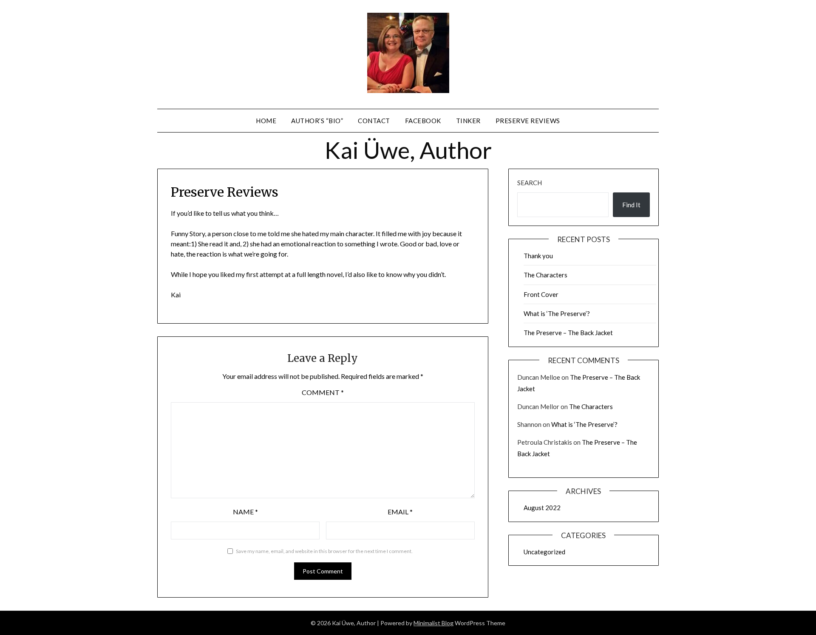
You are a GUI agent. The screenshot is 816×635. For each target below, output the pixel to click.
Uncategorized (544, 552)
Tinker (468, 120)
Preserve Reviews (528, 120)
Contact (374, 120)
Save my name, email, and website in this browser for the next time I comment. (324, 551)
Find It (631, 205)
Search (529, 182)
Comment (323, 392)
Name (245, 512)
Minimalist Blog (433, 623)
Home (266, 120)
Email (400, 512)
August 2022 (542, 507)
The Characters (545, 275)
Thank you (538, 256)
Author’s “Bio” (317, 120)
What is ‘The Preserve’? (557, 313)
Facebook (423, 120)
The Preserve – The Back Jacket (568, 332)
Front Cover (541, 294)
